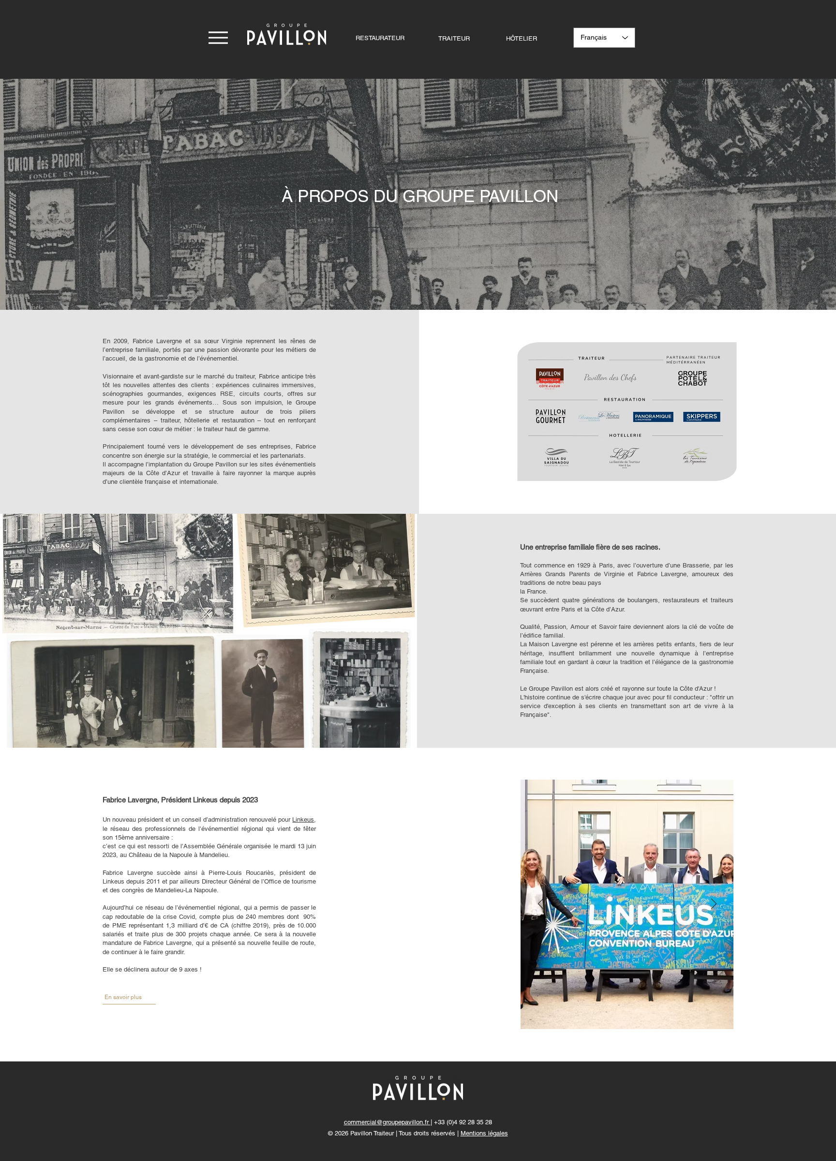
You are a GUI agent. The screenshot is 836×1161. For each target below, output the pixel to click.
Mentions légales (484, 1133)
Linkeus (303, 819)
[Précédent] (540, 904)
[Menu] (218, 37)
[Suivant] (714, 904)
